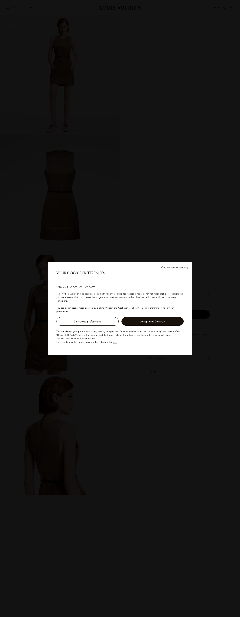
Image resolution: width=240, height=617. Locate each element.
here (115, 342)
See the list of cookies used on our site (76, 338)
